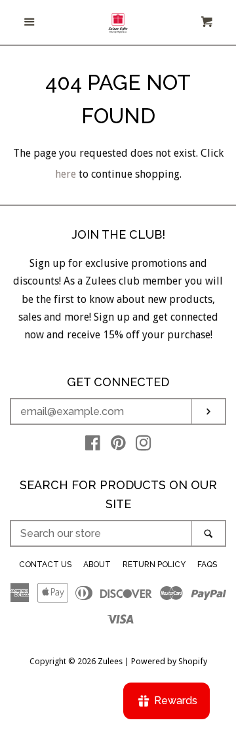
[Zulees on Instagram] (143, 445)
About (97, 564)
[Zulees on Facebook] (93, 445)
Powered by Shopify (169, 661)
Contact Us (45, 564)
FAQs (207, 564)
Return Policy (154, 564)
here (65, 174)
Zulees (110, 661)
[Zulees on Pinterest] (118, 445)
